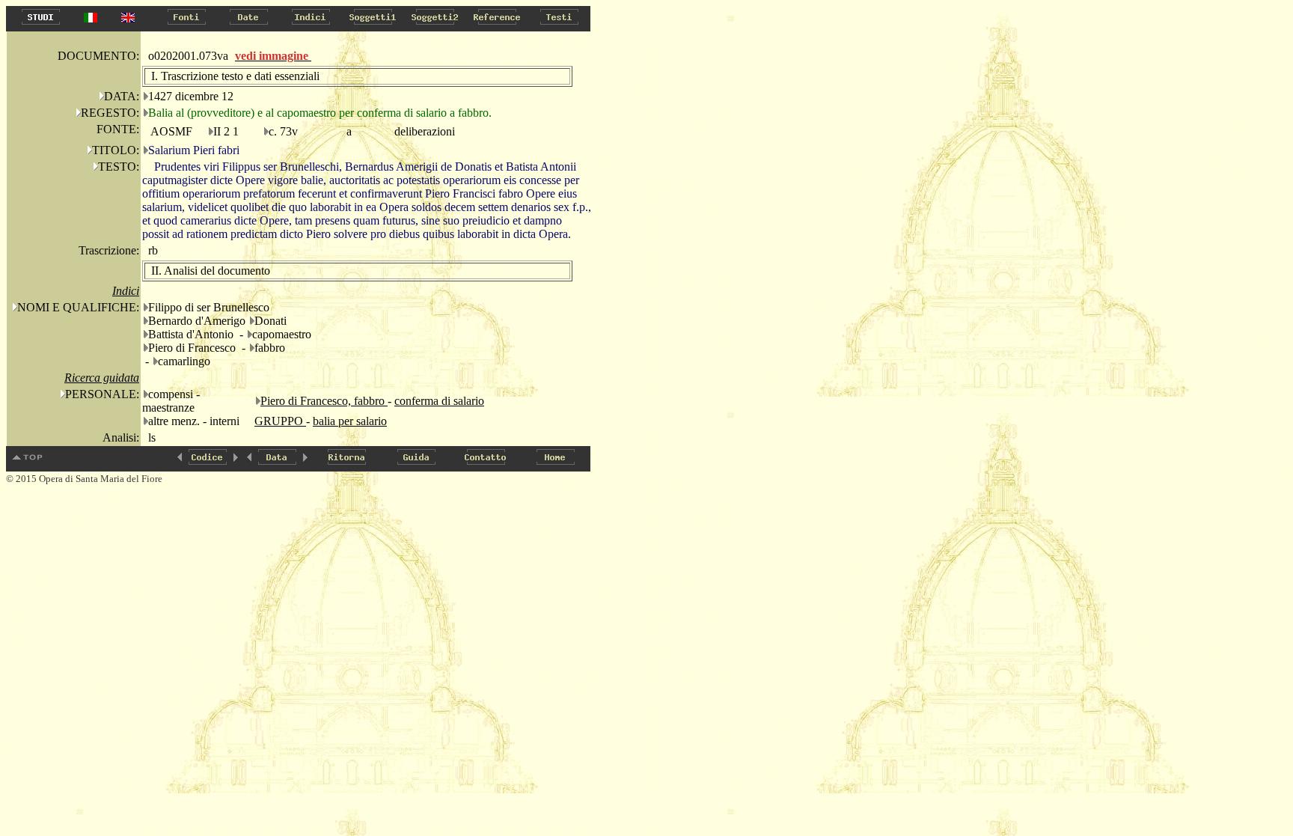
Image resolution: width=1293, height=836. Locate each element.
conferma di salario (439, 400)
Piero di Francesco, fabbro (324, 400)
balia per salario (350, 421)
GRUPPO (280, 421)
